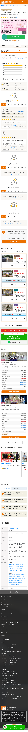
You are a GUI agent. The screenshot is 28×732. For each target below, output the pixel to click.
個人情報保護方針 (5, 606)
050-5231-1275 (14, 528)
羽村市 (15, 582)
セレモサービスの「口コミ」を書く (14, 174)
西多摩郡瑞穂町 (12, 584)
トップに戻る (14, 592)
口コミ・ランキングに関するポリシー (9, 613)
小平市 (22, 576)
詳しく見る (14, 265)
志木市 (13, 566)
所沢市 (13, 564)
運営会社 (3, 602)
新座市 (21, 566)
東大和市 (11, 580)
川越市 (10, 564)
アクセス (24, 46)
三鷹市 (22, 574)
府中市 (13, 576)
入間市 (16, 570)
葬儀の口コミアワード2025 (7, 624)
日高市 (14, 568)
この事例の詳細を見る (14, 391)
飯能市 (17, 564)
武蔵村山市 (11, 582)
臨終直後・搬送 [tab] (6, 488)
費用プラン (10, 46)
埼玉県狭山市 (21, 111)
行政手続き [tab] (16, 488)
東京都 (10, 5)
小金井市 (18, 576)
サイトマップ (4, 611)
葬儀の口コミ (4, 5)
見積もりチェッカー (5, 629)
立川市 (13, 574)
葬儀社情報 (3, 46)
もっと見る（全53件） (14, 442)
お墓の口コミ (4, 635)
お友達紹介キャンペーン (6, 627)
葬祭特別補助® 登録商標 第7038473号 (10, 622)
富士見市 (11, 568)
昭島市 (17, 584)
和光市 (17, 566)
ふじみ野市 (19, 568)
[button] (14, 26)
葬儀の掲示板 (4, 616)
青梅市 (10, 576)
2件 (17, 17)
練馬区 (10, 574)
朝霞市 (10, 566)
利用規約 (3, 609)
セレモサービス (20, 5)
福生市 (23, 578)
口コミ (17, 46)
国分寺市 (15, 578)
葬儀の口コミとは (5, 599)
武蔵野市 (18, 574)
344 (8, 468)
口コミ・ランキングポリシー (18, 58)
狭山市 (21, 564)
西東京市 (20, 582)
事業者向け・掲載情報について (8, 604)
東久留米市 (19, 580)
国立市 (19, 578)
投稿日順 (4, 104)
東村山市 (11, 578)
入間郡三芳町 (12, 570)
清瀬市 (14, 5)
